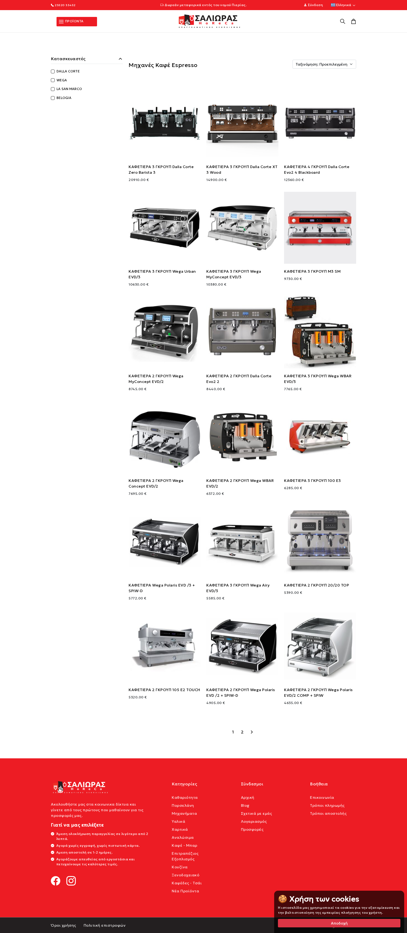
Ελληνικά (343, 5)
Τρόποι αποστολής (328, 813)
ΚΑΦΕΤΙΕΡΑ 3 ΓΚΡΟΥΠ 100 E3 (312, 480)
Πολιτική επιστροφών (105, 925)
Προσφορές (252, 829)
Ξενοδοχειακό (185, 875)
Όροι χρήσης (63, 925)
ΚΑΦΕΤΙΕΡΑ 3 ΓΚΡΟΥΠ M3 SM (312, 271)
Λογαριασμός (254, 821)
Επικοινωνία (322, 797)
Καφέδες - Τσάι (187, 883)
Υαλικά (178, 821)
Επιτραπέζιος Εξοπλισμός (185, 856)
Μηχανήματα (184, 813)
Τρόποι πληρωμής (327, 805)
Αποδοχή (339, 923)
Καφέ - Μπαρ (184, 845)
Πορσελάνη (183, 805)
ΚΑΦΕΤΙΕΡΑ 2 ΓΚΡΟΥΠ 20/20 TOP (316, 585)
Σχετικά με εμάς (256, 813)
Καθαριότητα (185, 797)
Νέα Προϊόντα (185, 891)
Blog (245, 805)
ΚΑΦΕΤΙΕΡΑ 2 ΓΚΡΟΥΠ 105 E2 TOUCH (164, 689)
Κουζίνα (180, 867)
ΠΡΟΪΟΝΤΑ (74, 21)
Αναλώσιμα (183, 837)
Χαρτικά (180, 829)
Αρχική (247, 797)
